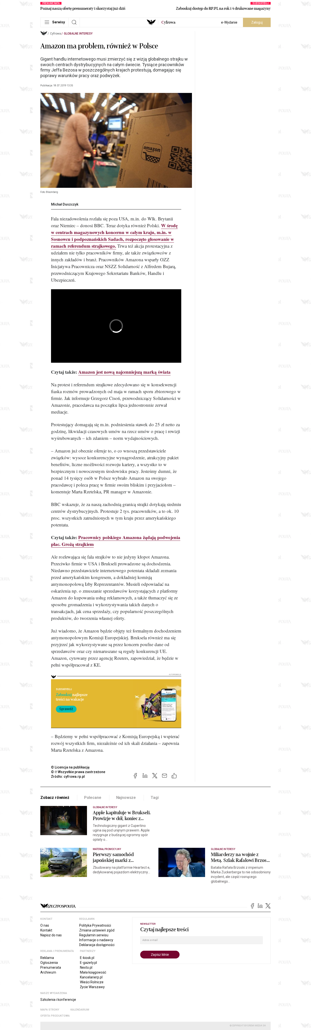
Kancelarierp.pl (91, 977)
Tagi (154, 797)
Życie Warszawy (92, 987)
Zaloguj (257, 22)
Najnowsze (126, 797)
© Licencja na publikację (70, 767)
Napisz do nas (51, 935)
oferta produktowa (55, 1015)
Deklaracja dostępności (96, 945)
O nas (44, 925)
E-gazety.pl (88, 963)
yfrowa (168, 22)
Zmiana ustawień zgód (96, 930)
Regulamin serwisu (93, 935)
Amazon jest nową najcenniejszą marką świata (124, 372)
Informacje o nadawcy (96, 940)
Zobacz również (54, 797)
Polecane (92, 797)
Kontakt (46, 930)
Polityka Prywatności (95, 925)
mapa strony (49, 1009)
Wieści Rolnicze (92, 982)
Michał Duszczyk (64, 204)
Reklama (47, 958)
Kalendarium (79, 1009)
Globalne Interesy (78, 33)
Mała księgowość (93, 972)
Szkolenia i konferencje (58, 1000)
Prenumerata (50, 967)
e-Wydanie (229, 22)
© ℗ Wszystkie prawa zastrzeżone (78, 772)
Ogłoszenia (49, 963)
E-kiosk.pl (87, 958)
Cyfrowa (55, 33)
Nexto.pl (86, 967)
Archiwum (48, 972)
